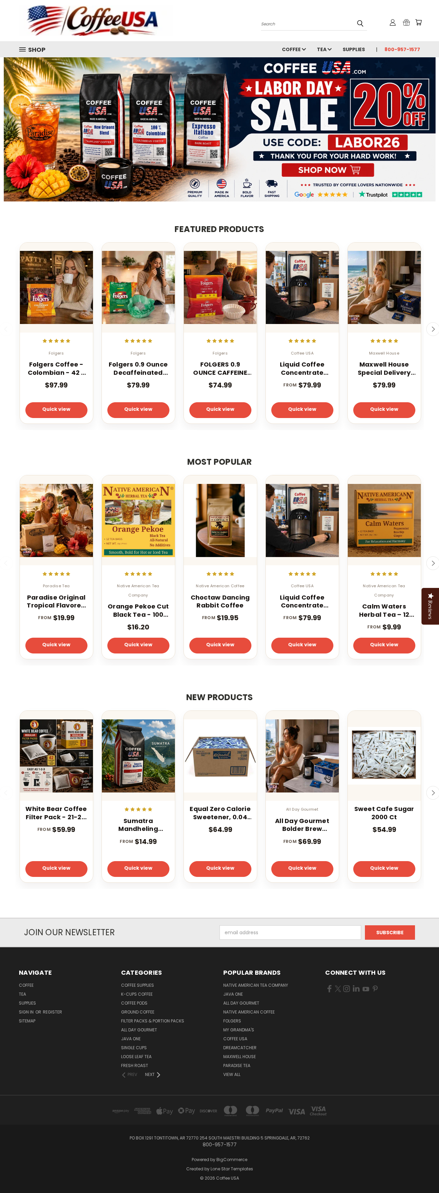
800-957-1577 (402, 49)
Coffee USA (235, 1039)
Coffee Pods (134, 1003)
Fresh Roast (134, 1065)
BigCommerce (231, 1159)
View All (231, 1074)
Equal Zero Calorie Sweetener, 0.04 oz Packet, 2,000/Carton (220, 813)
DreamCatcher (240, 1048)
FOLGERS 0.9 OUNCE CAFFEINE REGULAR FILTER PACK (220, 368)
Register (52, 1012)
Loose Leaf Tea (136, 1056)
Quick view (56, 409)
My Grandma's (238, 1030)
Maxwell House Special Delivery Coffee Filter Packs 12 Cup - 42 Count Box (384, 368)
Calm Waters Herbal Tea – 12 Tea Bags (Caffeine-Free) (384, 610)
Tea (322, 49)
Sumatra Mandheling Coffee (138, 825)
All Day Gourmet (139, 1030)
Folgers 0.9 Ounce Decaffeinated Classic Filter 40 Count (138, 368)
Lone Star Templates (232, 1169)
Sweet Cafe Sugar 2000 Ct (384, 813)
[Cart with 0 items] (418, 22)
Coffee (292, 49)
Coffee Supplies (137, 985)
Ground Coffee (137, 1012)
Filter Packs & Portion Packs (152, 1021)
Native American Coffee (249, 1012)
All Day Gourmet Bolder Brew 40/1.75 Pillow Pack (302, 825)
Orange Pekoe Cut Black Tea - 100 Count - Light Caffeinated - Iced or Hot (138, 610)
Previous (421, 1171)
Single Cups (134, 1048)
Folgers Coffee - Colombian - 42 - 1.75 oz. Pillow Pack (56, 368)
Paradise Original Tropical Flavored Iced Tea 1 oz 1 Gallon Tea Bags (56, 601)
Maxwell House (239, 1056)
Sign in (27, 1012)
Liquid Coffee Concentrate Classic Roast (302, 368)
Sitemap (27, 1021)
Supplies (354, 49)
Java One (131, 1039)
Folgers (232, 1021)
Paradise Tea (236, 1065)
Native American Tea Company (255, 985)
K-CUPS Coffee (137, 994)
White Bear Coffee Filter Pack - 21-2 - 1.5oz (56, 813)
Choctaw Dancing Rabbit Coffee (220, 601)
